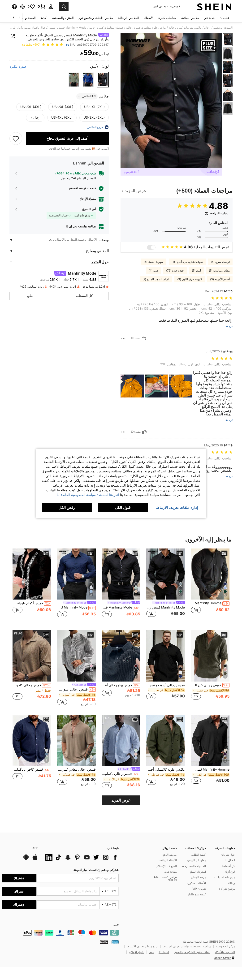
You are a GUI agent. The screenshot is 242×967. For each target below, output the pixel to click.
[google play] (26, 859)
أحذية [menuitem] (44, 18)
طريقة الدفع (170, 854)
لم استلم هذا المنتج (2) (156, 279)
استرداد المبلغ (198, 871)
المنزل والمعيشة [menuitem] (63, 18)
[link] (42, 6)
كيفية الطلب (198, 854)
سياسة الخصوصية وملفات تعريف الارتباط (187, 946)
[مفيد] (144, 338)
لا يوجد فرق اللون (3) (189, 279)
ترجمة (229, 326)
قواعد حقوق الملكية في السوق (192, 952)
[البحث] (64, 6)
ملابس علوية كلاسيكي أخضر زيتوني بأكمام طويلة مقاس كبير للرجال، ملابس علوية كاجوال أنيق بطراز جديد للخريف (165, 769)
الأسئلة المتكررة (196, 883)
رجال (207, 27)
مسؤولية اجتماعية (224, 877)
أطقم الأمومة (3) (220, 279)
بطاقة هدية (170, 871)
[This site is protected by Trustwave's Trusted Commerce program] (115, 942)
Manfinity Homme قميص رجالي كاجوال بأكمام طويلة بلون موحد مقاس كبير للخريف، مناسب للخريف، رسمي (210, 769)
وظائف (231, 883)
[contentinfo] (60, 933)
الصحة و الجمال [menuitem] (26, 18)
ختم (151, 952)
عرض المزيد (121, 800)
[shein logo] (214, 6)
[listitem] (210, 586)
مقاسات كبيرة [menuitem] (167, 18)
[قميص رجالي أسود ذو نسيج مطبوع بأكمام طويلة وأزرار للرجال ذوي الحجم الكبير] (165, 656)
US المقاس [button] (89, 96)
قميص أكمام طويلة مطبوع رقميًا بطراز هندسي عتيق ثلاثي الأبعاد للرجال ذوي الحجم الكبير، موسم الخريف (31, 603)
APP (35, 848)
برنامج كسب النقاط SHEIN (165, 878)
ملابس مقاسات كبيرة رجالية (185, 27)
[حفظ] (15, 138)
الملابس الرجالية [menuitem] (128, 18)
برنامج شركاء (227, 888)
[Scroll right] (13, 17)
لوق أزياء (230, 871)
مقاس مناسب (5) (219, 270)
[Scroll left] (19, 17)
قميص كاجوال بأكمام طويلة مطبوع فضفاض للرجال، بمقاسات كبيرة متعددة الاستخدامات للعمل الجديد (31, 769)
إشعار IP (164, 952)
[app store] (35, 859)
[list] (81, 857)
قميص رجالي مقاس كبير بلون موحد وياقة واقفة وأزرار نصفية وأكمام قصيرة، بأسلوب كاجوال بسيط (76, 769)
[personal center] (51, 6)
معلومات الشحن (196, 860)
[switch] (151, 247)
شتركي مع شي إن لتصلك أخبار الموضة (96, 870)
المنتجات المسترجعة (194, 866)
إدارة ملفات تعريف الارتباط (142, 946)
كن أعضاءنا (228, 866)
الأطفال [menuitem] (149, 18)
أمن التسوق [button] (89, 209)
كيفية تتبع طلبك (197, 894)
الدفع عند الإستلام (166, 866)
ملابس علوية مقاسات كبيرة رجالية (146, 27)
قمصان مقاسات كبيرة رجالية (106, 27)
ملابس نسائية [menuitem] (190, 18)
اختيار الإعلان (136, 952)
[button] (22, 6)
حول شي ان (228, 854)
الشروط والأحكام (225, 952)
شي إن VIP (199, 888)
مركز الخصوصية (225, 946)
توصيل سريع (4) (220, 261)
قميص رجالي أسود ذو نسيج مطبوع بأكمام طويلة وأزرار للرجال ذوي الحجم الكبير (165, 685)
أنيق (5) (196, 270)
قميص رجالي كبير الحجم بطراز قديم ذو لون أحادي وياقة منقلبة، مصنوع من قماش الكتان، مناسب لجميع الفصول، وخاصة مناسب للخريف (210, 685)
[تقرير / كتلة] (123, 338)
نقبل (116, 924)
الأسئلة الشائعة (168, 860)
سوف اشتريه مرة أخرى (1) (187, 261)
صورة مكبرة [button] (17, 66)
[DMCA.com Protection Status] (104, 942)
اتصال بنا (230, 860)
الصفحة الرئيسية (223, 27)
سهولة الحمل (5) (154, 261)
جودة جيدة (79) (175, 270)
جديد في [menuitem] (209, 18)
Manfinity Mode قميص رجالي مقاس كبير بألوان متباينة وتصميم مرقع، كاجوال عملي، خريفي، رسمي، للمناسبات (165, 607)
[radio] (103, 79)
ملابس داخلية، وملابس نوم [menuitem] (95, 18)
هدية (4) (153, 270)
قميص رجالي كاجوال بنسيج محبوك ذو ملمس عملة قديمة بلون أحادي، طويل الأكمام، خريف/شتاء (31, 685)
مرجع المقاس (198, 877)
